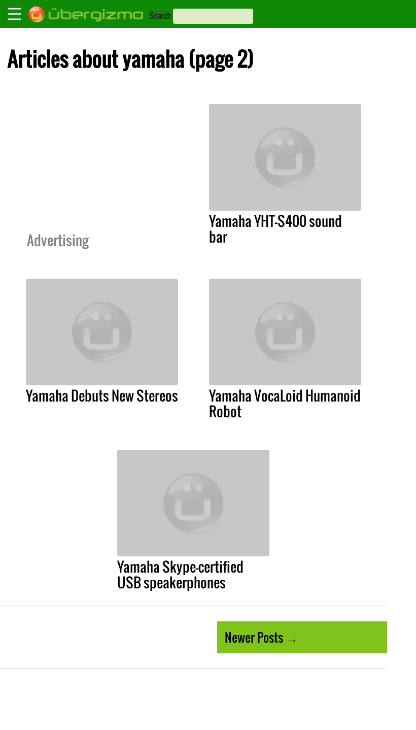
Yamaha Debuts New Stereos (102, 395)
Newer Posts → (261, 637)
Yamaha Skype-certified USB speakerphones (180, 574)
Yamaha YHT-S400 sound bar (275, 229)
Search (160, 15)
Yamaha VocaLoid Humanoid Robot (285, 403)
